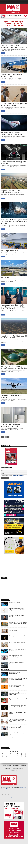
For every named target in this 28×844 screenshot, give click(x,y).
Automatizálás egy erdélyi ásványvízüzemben (14, 603)
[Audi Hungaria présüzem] (14, 248)
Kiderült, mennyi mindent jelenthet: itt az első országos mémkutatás (18, 727)
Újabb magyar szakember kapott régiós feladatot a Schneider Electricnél (17, 636)
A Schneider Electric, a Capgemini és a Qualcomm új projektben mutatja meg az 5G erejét (14, 221)
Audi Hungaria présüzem (9, 251)
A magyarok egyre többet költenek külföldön (17, 616)
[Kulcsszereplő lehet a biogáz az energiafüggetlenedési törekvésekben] (14, 364)
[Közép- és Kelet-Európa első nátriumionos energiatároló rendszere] (14, 43)
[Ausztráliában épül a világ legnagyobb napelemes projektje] (14, 334)
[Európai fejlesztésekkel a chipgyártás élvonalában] (14, 159)
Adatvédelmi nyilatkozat (18, 768)
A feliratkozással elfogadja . (13, 475)
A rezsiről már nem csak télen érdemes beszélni (18, 713)
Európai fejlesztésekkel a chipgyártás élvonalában (13, 162)
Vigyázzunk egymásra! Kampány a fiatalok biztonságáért (16, 686)
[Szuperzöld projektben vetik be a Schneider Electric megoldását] (14, 189)
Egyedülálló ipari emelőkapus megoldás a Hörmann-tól (11, 425)
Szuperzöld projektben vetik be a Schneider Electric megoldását (12, 191)
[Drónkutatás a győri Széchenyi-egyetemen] (14, 393)
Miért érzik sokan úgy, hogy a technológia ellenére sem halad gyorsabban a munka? (16, 657)
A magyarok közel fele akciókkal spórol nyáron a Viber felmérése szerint (18, 699)
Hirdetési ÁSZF (14, 770)
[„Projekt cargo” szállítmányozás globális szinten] (14, 72)
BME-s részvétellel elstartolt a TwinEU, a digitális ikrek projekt (12, 133)
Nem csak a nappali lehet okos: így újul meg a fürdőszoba (17, 650)
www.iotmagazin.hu (11, 797)
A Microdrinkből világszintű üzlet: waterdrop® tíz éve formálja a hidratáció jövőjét (18, 610)
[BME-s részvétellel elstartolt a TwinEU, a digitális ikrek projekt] (14, 130)
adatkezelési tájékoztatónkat (18, 475)
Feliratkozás (5, 478)
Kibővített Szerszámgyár (9, 278)
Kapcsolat (23, 765)
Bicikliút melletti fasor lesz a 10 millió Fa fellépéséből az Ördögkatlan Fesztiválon (18, 623)
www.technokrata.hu (4, 797)
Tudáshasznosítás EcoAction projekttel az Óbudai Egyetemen (14, 104)
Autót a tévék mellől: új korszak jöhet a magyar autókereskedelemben (17, 733)
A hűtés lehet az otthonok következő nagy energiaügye (17, 630)
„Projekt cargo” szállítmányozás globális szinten (11, 75)
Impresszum (7, 768)
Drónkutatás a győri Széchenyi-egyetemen (11, 396)
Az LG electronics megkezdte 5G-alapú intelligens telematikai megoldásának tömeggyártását (17, 693)
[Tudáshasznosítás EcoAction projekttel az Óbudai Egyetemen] (14, 101)
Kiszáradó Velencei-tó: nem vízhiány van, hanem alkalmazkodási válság (18, 679)
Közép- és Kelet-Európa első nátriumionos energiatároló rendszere (14, 46)
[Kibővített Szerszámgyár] (14, 276)
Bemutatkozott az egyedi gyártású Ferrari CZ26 (16, 663)
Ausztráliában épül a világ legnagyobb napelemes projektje (14, 337)
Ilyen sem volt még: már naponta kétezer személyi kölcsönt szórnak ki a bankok (17, 720)
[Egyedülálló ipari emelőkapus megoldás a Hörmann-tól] (14, 422)
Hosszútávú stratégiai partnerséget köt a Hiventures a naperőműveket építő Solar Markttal (13, 307)
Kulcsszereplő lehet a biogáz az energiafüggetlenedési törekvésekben (14, 367)
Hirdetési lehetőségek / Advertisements (10, 765)
